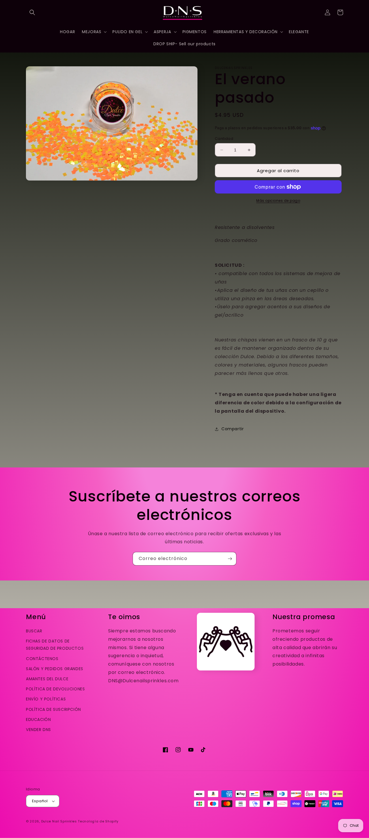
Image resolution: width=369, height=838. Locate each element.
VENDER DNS (38, 729)
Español (40, 801)
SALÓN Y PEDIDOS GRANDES (54, 669)
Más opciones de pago (278, 200)
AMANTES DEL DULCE (47, 679)
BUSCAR (34, 631)
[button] (32, 12)
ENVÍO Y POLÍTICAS (46, 699)
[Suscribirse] (229, 558)
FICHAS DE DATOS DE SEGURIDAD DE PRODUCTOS (55, 644)
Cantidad (224, 138)
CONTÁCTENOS (42, 659)
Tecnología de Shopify (98, 821)
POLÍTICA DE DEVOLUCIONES (55, 689)
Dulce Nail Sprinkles (59, 821)
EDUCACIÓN (38, 719)
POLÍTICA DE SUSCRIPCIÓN (53, 709)
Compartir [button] (232, 429)
